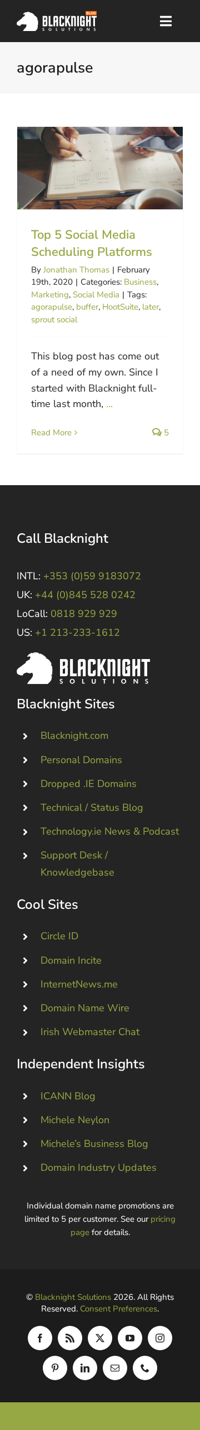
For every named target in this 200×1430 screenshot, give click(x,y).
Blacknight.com (74, 735)
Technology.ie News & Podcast (110, 831)
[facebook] (40, 1338)
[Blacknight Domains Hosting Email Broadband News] (57, 16)
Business (140, 281)
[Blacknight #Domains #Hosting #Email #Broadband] (83, 657)
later (150, 306)
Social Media (96, 294)
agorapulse (51, 306)
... (109, 403)
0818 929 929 (84, 613)
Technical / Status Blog (92, 807)
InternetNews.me (79, 984)
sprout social (54, 319)
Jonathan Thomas (76, 269)
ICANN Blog (68, 1096)
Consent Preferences (118, 1308)
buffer (87, 306)
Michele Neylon (75, 1119)
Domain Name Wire (85, 1008)
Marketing (50, 294)
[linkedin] (85, 1368)
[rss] (70, 1338)
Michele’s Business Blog (94, 1143)
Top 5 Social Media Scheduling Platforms (100, 168)
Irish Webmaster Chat (90, 1031)
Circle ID (59, 936)
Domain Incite (71, 960)
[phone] (145, 1368)
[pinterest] (55, 1368)
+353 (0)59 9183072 (92, 576)
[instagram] (160, 1338)
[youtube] (130, 1338)
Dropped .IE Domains (89, 783)
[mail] (115, 1368)
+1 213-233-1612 (77, 632)
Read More (51, 432)
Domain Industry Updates (99, 1167)
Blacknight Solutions (73, 1297)
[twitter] (100, 1338)
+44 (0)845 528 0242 (85, 594)
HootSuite (120, 306)
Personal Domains (81, 760)
